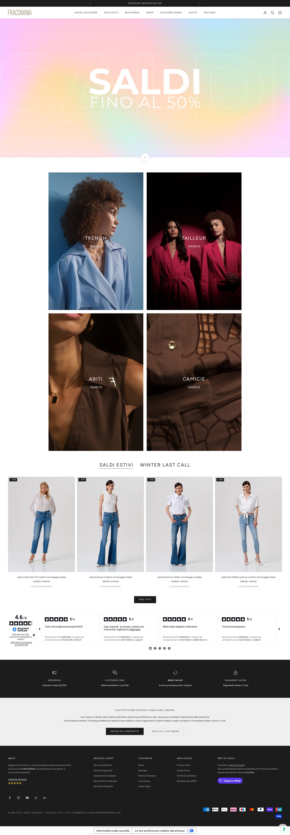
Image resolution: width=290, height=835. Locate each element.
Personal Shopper (147, 775)
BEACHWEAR (132, 12)
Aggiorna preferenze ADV (105, 813)
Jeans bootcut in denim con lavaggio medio (110, 577)
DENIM (149, 12)
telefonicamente (237, 765)
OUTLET (193, 12)
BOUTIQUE (209, 12)
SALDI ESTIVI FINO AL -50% (145, 3)
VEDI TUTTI (145, 599)
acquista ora (96, 246)
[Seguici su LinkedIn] (44, 797)
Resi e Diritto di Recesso (105, 781)
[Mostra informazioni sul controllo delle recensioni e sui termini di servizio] (34, 635)
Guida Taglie (144, 786)
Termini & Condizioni (186, 775)
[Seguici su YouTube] (27, 797)
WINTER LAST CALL (165, 465)
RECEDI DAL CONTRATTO (125, 731)
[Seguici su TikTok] (36, 797)
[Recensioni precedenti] (39, 629)
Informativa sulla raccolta (112, 830)
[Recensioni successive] (279, 629)
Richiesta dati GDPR (186, 781)
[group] (145, 88)
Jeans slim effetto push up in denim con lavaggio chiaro (248, 577)
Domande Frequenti (103, 786)
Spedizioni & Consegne (105, 775)
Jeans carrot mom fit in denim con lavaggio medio (41, 577)
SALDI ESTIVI (111, 12)
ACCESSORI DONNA (171, 12)
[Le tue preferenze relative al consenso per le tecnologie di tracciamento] (284, 829)
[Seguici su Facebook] (9, 797)
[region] (145, 88)
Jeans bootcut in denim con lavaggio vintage (179, 577)
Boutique (142, 770)
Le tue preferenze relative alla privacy (160, 830)
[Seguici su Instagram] (18, 797)
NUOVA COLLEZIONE (86, 12)
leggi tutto (135, 629)
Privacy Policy (183, 765)
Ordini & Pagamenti (103, 770)
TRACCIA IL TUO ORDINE (165, 731)
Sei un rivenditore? (103, 765)
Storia (141, 765)
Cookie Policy (183, 770)
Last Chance (144, 781)
